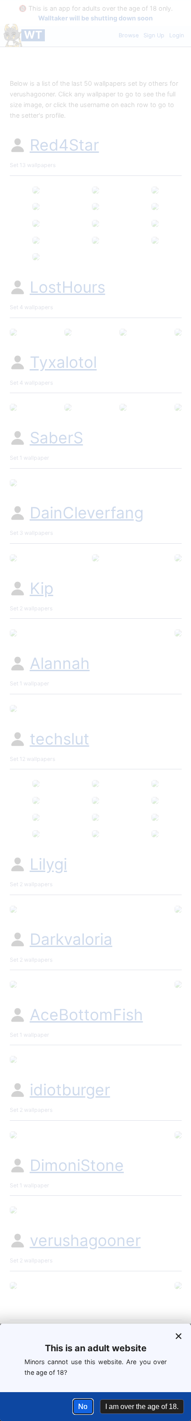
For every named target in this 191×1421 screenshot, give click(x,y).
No (83, 1406)
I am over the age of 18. (142, 1406)
